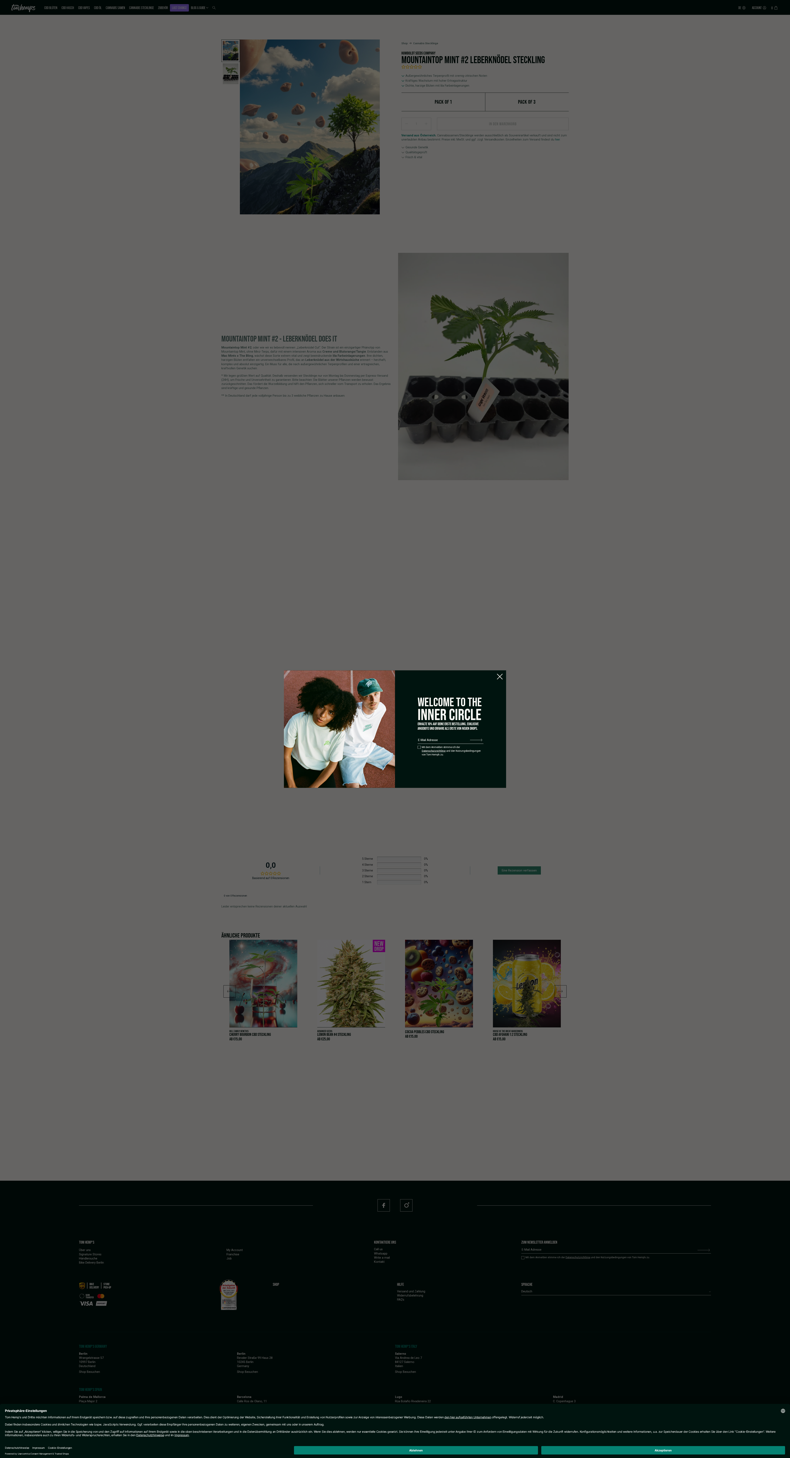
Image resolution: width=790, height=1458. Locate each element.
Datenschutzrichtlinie (434, 750)
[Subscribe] (476, 740)
